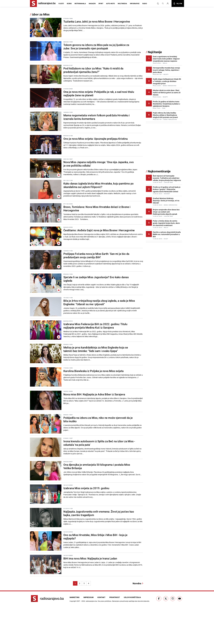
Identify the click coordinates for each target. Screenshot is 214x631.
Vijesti (61, 3)
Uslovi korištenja (132, 597)
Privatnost (114, 597)
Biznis (69, 3)
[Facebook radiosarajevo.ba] (158, 598)
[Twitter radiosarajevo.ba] (165, 598)
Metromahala (80, 3)
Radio (144, 3)
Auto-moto (110, 3)
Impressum (88, 597)
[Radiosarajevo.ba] (47, 598)
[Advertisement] (164, 31)
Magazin (92, 3)
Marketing (75, 597)
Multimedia (122, 3)
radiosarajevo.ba (91, 601)
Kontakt (101, 597)
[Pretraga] (162, 3)
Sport (100, 3)
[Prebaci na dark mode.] (158, 3)
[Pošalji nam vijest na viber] (172, 598)
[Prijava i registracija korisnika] (168, 3)
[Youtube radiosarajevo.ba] (179, 598)
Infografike (134, 3)
